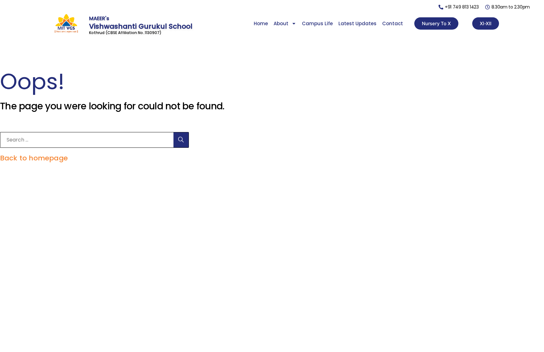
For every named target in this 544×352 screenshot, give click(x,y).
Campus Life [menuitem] (317, 23)
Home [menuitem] (261, 23)
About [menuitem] (281, 23)
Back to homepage (34, 158)
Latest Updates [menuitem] (357, 23)
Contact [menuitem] (392, 23)
